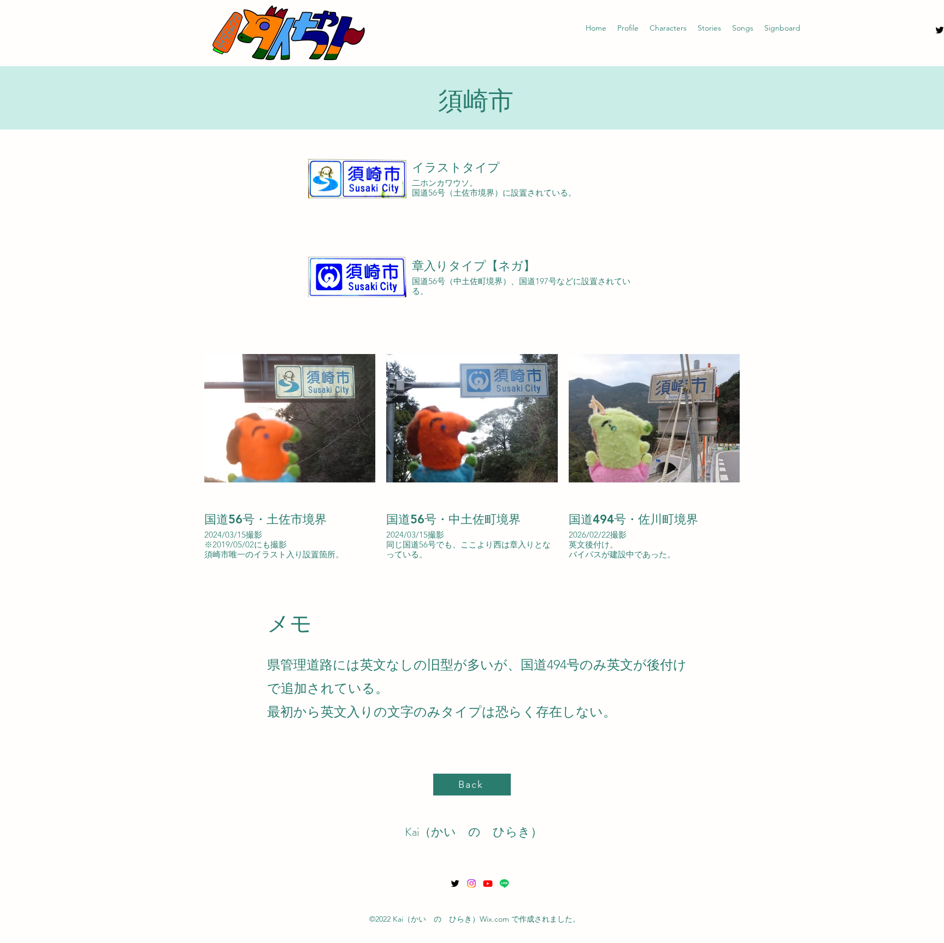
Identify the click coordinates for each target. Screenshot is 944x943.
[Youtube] (487, 883)
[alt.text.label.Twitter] (455, 883)
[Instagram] (471, 883)
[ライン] (504, 883)
